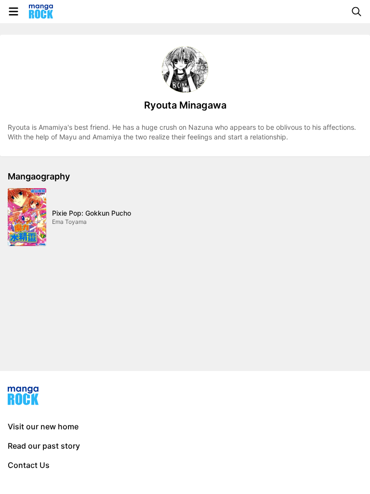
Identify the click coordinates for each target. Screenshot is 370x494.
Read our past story (44, 446)
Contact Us (29, 465)
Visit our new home (43, 426)
